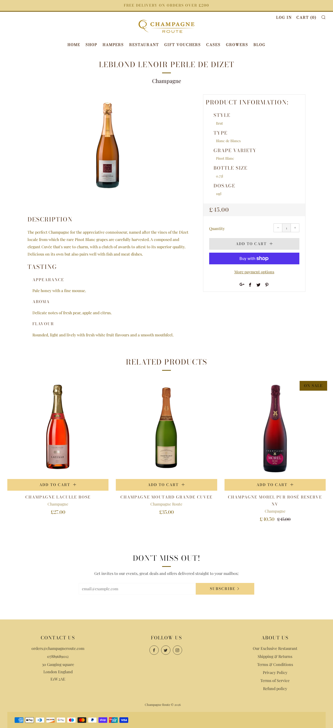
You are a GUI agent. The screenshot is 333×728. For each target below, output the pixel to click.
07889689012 (58, 656)
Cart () (306, 17)
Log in (284, 17)
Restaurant (144, 44)
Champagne (166, 80)
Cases (213, 44)
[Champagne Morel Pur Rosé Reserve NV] (275, 428)
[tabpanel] (108, 147)
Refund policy (275, 688)
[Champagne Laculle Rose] (57, 428)
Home (74, 44)
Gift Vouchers (182, 44)
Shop (91, 44)
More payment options (254, 271)
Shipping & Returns (275, 656)
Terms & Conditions (275, 664)
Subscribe (222, 588)
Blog (259, 44)
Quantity (217, 228)
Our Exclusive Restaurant (275, 648)
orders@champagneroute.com (57, 648)
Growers (237, 44)
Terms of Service (275, 680)
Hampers (113, 44)
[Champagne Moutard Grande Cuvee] (166, 428)
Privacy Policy (275, 672)
